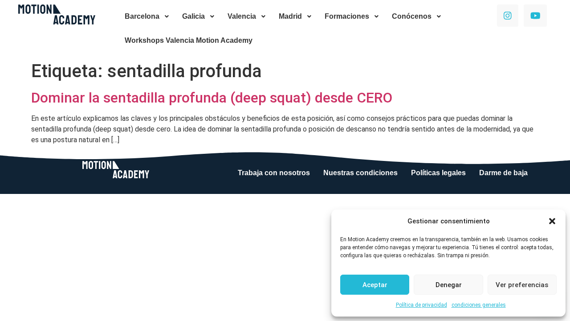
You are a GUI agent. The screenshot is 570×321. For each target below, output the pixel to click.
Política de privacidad (421, 305)
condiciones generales (479, 305)
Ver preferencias (522, 285)
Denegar (449, 285)
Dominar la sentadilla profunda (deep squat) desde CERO (211, 97)
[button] (552, 221)
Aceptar (374, 285)
